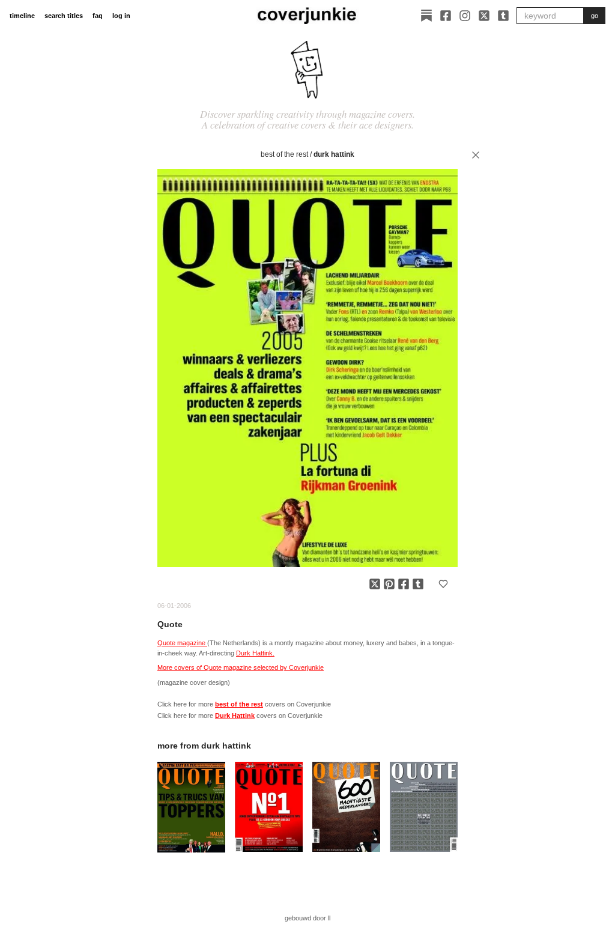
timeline (22, 15)
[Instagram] (465, 16)
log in (121, 15)
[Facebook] (446, 16)
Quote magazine (182, 642)
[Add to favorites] (443, 584)
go (594, 15)
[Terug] (476, 155)
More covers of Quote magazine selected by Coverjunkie (240, 667)
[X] (484, 16)
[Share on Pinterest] (389, 584)
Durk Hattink (334, 154)
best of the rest (284, 154)
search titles (63, 15)
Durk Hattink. (255, 653)
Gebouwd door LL (307, 918)
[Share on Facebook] (404, 584)
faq (97, 15)
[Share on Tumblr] (418, 584)
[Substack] (426, 16)
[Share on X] (375, 584)
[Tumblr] (503, 16)
